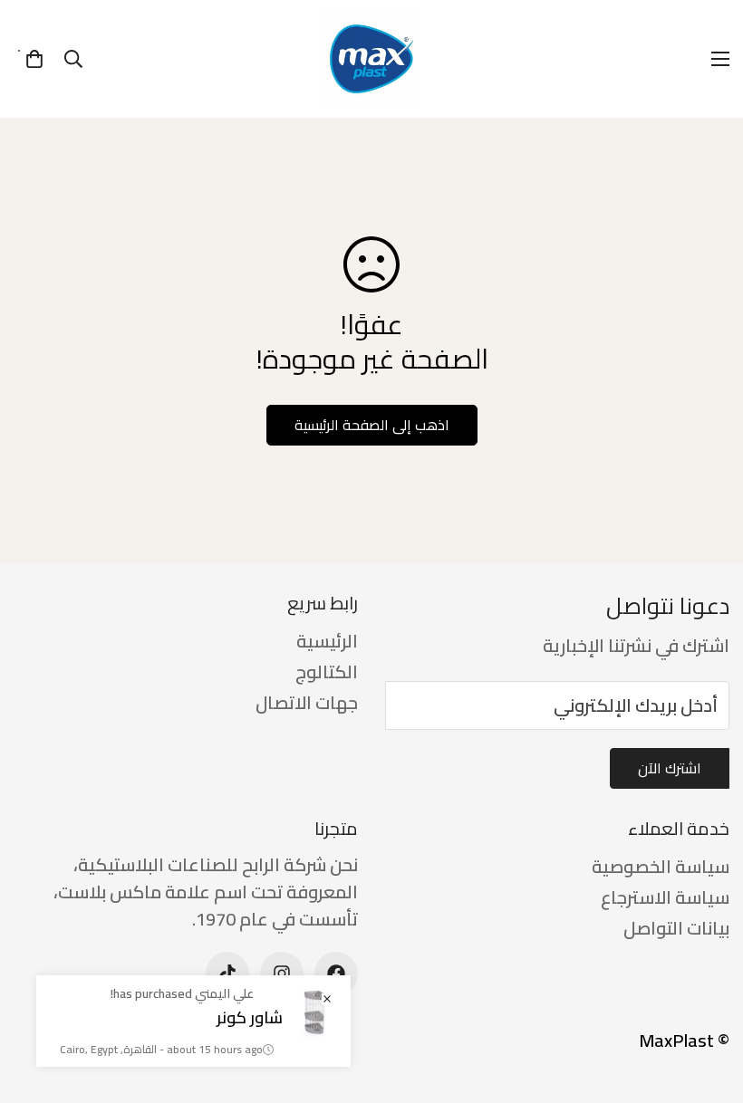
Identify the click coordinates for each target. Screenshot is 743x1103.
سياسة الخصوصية (660, 866)
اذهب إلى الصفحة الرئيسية (371, 424)
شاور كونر (250, 1017)
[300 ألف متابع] (336, 973)
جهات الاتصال (307, 702)
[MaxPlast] (371, 59)
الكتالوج (326, 671)
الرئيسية (327, 640)
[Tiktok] (227, 973)
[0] (34, 59)
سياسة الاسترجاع (665, 897)
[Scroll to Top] (35, 1004)
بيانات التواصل (676, 928)
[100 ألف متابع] (282, 973)
